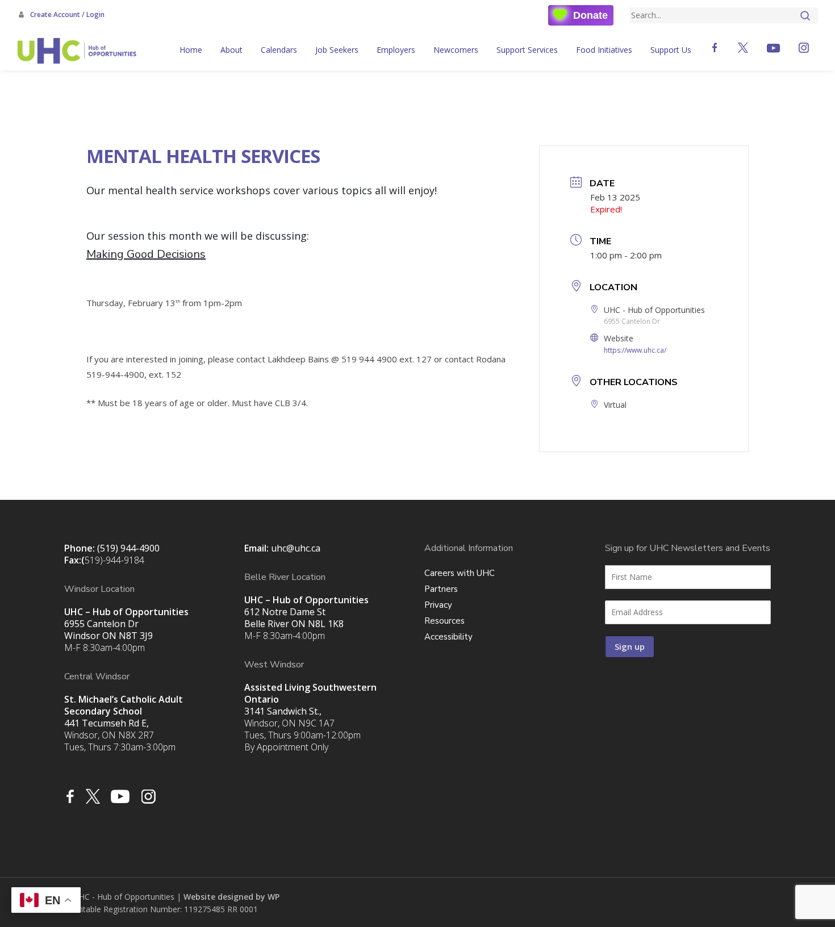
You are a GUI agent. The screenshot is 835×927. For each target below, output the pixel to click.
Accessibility (448, 636)
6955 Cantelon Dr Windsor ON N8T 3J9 (126, 624)
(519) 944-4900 (128, 548)
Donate (590, 15)
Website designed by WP (231, 896)
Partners (441, 589)
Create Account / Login (66, 14)
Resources (444, 621)
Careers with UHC (459, 573)
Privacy (438, 605)
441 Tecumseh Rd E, (123, 711)
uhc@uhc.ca (295, 548)
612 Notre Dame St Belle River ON (306, 612)
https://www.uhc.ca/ (635, 350)
